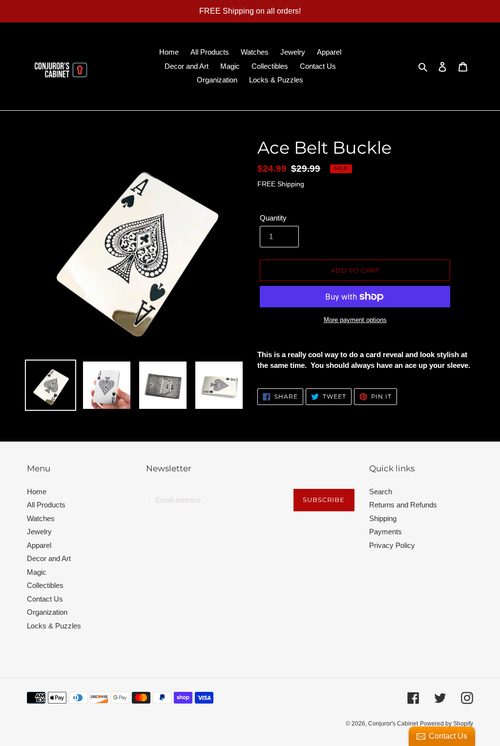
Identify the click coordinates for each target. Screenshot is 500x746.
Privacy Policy (392, 545)
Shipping (382, 518)
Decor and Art (49, 558)
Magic (36, 572)
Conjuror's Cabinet (393, 723)
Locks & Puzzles (54, 626)
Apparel (39, 545)
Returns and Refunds (403, 505)
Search (380, 491)
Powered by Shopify (446, 723)
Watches (41, 518)
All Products (46, 505)
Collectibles (45, 585)
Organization (47, 612)
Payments (385, 531)
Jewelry (39, 531)
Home (36, 491)
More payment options (355, 319)
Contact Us (45, 599)
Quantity (273, 218)
